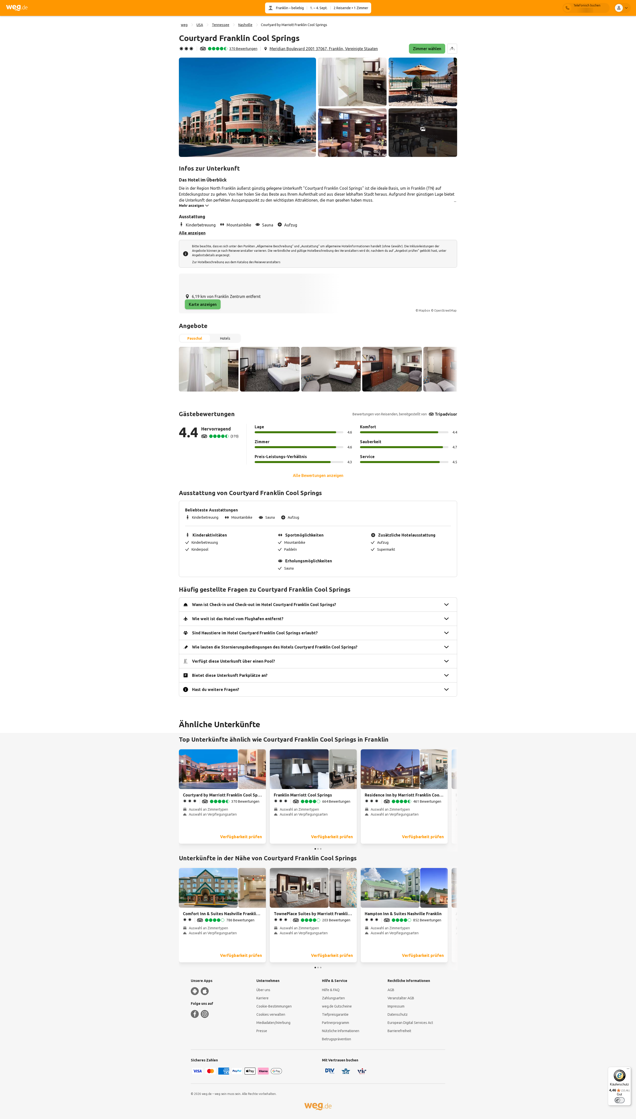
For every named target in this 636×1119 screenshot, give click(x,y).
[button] (247, 107)
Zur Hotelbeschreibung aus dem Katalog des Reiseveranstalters (236, 262)
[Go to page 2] (318, 849)
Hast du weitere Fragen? (215, 689)
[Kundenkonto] (622, 8)
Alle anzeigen (192, 233)
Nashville (245, 25)
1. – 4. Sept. (318, 8)
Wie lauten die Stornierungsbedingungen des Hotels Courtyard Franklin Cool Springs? (275, 647)
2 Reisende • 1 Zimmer (351, 8)
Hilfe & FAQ (331, 990)
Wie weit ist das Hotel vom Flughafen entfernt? (237, 618)
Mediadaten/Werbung (273, 1023)
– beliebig (296, 8)
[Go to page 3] (320, 849)
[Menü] (628, 1070)
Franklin (282, 8)
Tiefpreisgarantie (335, 1014)
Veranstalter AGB (401, 998)
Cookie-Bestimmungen (274, 1006)
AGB (391, 990)
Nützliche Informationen (340, 1031)
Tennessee (220, 25)
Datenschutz (398, 1014)
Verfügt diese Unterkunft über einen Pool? (233, 661)
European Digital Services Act (410, 1023)
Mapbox (424, 310)
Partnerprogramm (335, 1023)
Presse (261, 1031)
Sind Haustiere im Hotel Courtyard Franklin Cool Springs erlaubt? (255, 633)
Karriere (262, 998)
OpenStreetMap (445, 310)
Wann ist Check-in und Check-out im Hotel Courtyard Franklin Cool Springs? (264, 604)
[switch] (620, 1100)
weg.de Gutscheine (337, 1006)
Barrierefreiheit (399, 1031)
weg (184, 25)
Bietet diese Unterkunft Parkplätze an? (230, 675)
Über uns (263, 990)
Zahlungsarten (333, 998)
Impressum (396, 1006)
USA (200, 25)
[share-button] (452, 48)
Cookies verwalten (270, 1014)
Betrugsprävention (336, 1039)
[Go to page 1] (315, 849)
